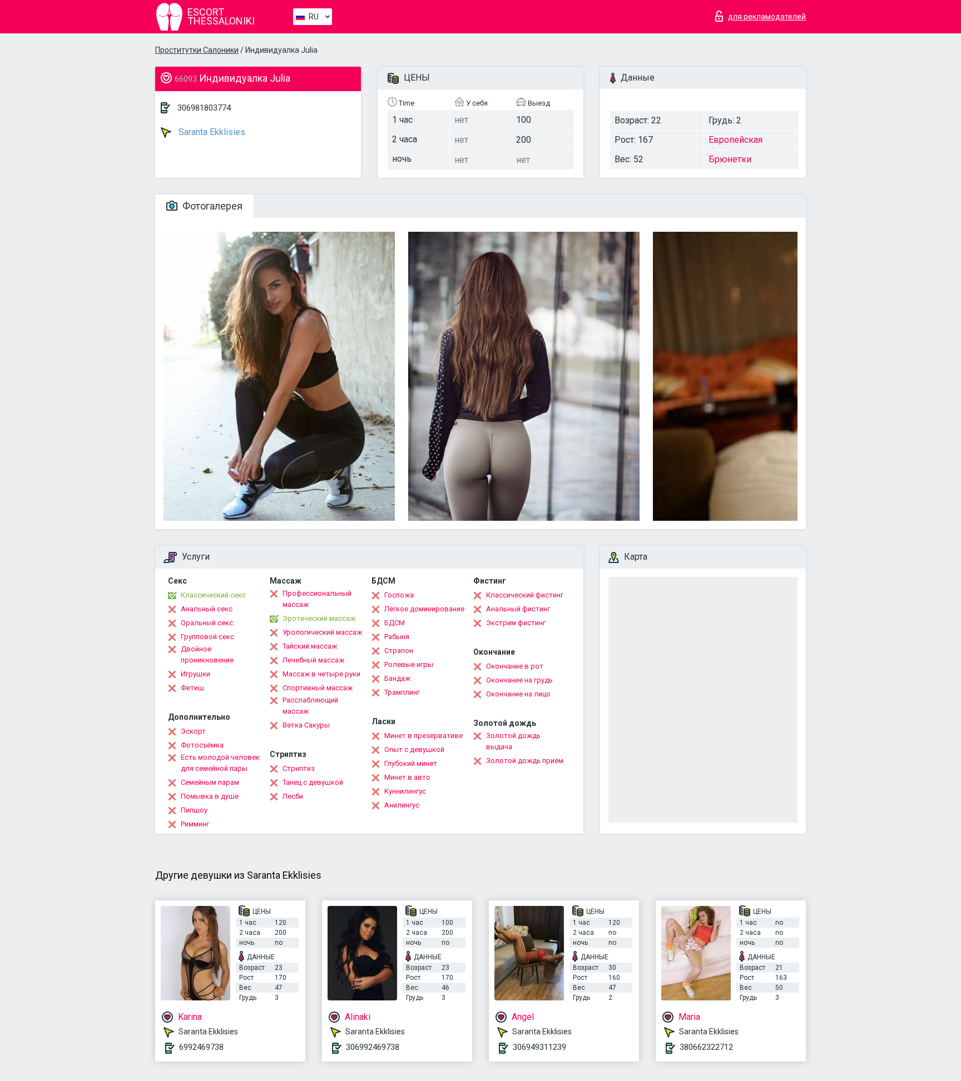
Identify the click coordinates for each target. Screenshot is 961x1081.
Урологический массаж (322, 632)
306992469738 (372, 1047)
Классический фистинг (524, 595)
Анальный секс (206, 609)
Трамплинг (402, 692)
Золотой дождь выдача (513, 741)
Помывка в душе (210, 796)
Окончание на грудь (519, 680)
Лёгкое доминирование (424, 609)
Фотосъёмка (202, 745)
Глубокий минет (410, 763)
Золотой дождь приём (524, 760)
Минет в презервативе (423, 735)
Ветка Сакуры (306, 725)
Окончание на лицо (518, 694)
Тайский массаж (310, 646)
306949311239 (539, 1047)
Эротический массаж (319, 618)
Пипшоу (194, 810)
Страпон (398, 650)
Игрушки (195, 674)
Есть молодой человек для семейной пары (220, 763)
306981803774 (204, 108)
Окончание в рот (514, 666)
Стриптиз (299, 768)
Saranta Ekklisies (210, 132)
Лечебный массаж (313, 660)
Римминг (195, 824)
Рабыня (396, 636)
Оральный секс (207, 623)
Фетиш (192, 688)
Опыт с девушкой (414, 749)
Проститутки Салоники (197, 50)
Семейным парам (210, 782)
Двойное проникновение (207, 654)
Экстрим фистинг (516, 623)
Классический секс (213, 595)
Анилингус (401, 805)
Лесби (293, 796)
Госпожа (399, 595)
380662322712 (706, 1047)
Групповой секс (207, 636)
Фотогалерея (211, 206)
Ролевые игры (408, 664)
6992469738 (201, 1047)
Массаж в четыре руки (321, 674)
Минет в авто (407, 777)
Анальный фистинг (518, 609)
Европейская (735, 139)
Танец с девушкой (313, 782)
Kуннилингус (405, 791)
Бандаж (397, 678)
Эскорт (193, 731)
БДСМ (394, 623)
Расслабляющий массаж (310, 705)
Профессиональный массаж (317, 599)
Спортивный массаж (318, 688)
